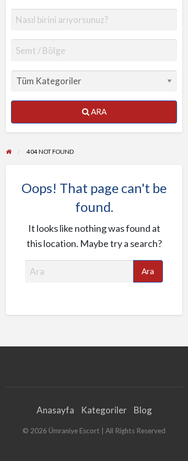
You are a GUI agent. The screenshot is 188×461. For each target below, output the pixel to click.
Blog (143, 409)
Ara (98, 111)
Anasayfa (55, 409)
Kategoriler (104, 409)
